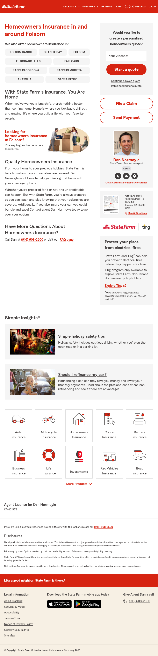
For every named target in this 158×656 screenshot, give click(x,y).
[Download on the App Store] (59, 604)
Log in (152, 6)
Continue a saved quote (125, 81)
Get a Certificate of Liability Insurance (126, 182)
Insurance (69, 6)
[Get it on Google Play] (87, 604)
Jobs (118, 6)
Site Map (9, 635)
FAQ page (66, 239)
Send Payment (126, 118)
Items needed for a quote (126, 86)
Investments (90, 6)
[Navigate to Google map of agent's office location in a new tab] (134, 176)
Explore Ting (113, 285)
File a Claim (126, 104)
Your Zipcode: (118, 56)
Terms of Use (12, 618)
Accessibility (11, 612)
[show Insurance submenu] (77, 6)
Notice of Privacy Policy (18, 624)
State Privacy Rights (16, 629)
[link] (13, 6)
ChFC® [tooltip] (126, 168)
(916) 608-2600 (137, 6)
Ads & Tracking (13, 601)
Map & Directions (137, 213)
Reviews (106, 6)
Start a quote (126, 69)
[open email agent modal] (126, 176)
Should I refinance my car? (82, 375)
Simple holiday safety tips (81, 336)
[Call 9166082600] (118, 176)
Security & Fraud (14, 606)
